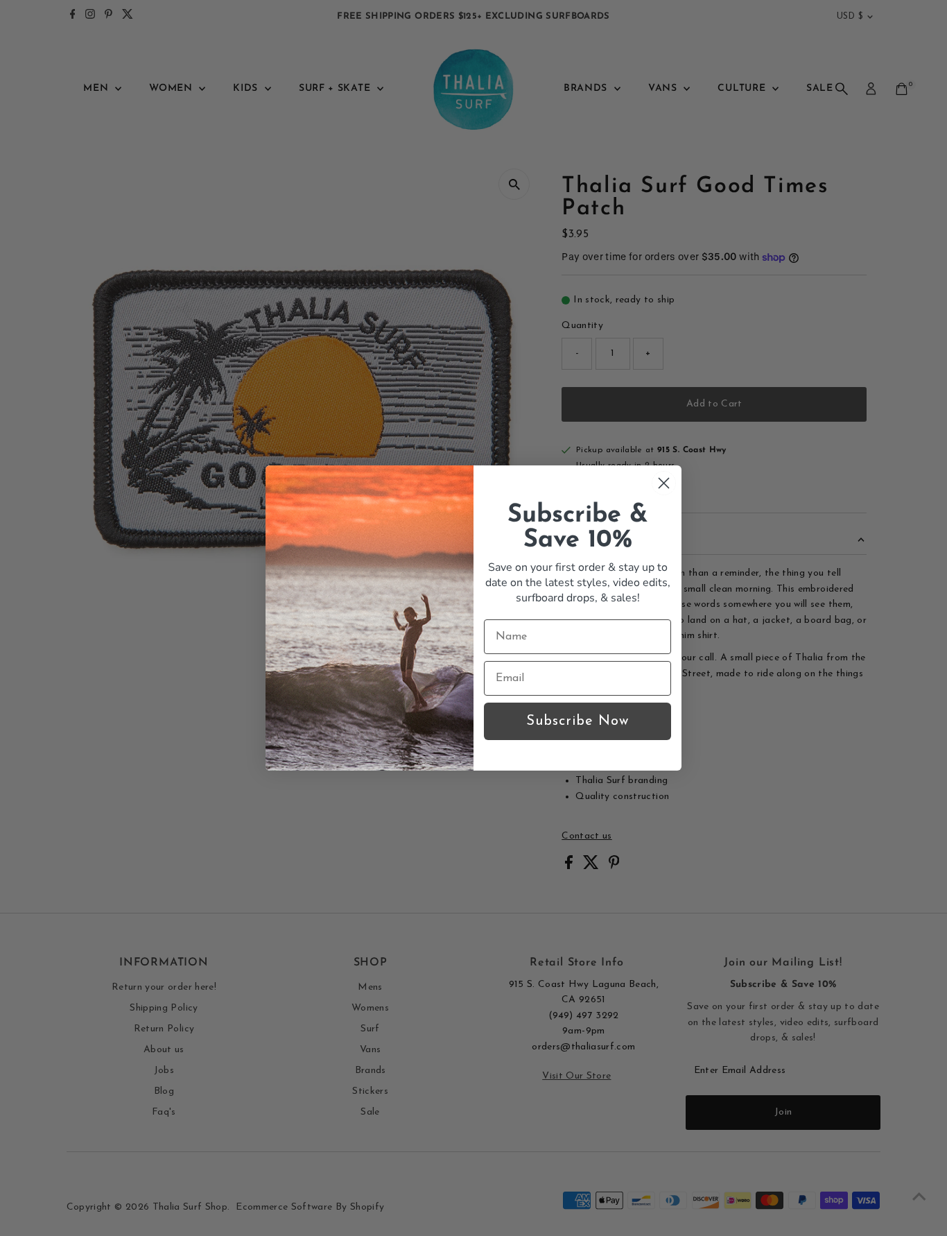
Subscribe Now (577, 721)
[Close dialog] (664, 483)
